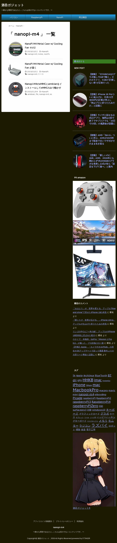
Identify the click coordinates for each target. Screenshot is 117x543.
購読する (80, 61)
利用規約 (80, 521)
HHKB (88, 379)
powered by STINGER (81, 538)
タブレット (80, 417)
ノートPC (93, 417)
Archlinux (88, 375)
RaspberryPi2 (103, 398)
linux (89, 385)
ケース (41, 74)
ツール (86, 417)
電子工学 (90, 429)
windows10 (98, 409)
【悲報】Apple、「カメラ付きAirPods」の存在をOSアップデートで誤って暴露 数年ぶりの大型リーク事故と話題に (93, 351)
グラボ (104, 413)
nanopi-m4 (32, 54)
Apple (79, 375)
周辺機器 (83, 17)
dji (75, 380)
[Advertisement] (94, 39)
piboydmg (100, 394)
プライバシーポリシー (64, 521)
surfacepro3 (79, 409)
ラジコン (85, 426)
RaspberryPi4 (101, 402)
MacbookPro (86, 389)
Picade (77, 398)
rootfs (47, 54)
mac (96, 384)
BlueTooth (101, 375)
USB (89, 409)
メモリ (103, 421)
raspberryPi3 (82, 402)
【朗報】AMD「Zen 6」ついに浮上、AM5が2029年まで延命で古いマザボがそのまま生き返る (102, 139)
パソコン (14, 17)
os (51, 94)
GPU (79, 380)
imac (98, 380)
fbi (37, 94)
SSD (101, 406)
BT (109, 375)
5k (74, 375)
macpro (103, 390)
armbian (31, 94)
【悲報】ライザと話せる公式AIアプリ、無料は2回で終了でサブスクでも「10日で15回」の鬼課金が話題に (102, 119)
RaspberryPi (36, 17)
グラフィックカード (89, 413)
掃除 (78, 429)
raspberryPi (89, 398)
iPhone (79, 384)
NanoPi (60, 17)
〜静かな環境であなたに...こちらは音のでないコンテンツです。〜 (58, 532)
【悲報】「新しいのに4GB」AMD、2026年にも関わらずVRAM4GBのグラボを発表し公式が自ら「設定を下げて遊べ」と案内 (102, 161)
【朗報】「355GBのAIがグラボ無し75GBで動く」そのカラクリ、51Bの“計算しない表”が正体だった (102, 78)
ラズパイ (99, 425)
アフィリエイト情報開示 (42, 521)
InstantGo (106, 381)
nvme (40, 54)
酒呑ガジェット (12, 5)
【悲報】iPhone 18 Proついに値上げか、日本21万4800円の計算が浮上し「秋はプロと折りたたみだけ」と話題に (102, 100)
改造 (83, 429)
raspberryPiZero (85, 406)
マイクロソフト (92, 421)
